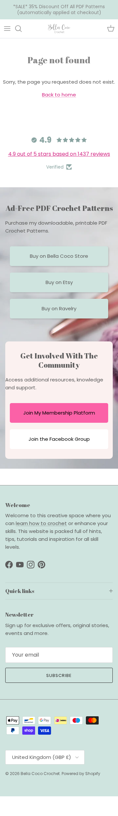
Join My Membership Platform (59, 412)
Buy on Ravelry (59, 308)
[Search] (21, 28)
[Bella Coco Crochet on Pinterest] (41, 564)
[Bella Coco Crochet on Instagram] (30, 564)
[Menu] (7, 28)
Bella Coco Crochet (40, 773)
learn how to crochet (41, 523)
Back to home (59, 94)
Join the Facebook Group (59, 439)
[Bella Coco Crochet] (59, 29)
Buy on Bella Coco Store (59, 256)
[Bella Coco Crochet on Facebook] (9, 564)
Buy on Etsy (59, 282)
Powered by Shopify (81, 773)
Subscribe (59, 675)
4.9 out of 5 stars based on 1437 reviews (59, 154)
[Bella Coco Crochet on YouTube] (20, 564)
